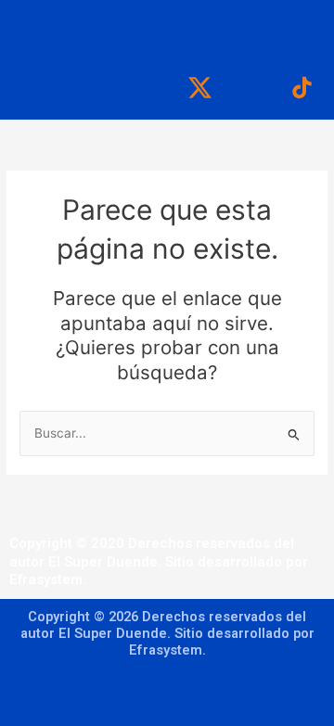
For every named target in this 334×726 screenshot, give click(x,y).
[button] (167, 27)
